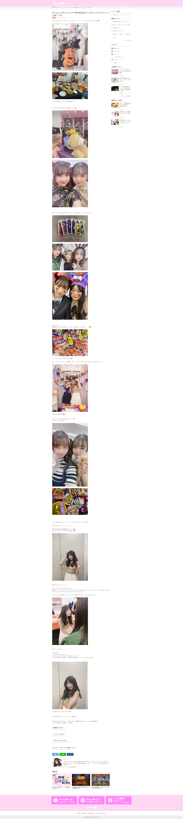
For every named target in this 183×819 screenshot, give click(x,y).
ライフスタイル (117, 51)
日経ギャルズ (117, 48)
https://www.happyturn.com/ (58, 735)
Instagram (128, 34)
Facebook (115, 34)
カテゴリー (98, 4)
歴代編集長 (120, 4)
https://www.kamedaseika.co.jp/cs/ (60, 729)
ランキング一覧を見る (126, 96)
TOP (130, 4)
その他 (115, 62)
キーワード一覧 (128, 40)
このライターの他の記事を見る (70, 766)
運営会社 (78, 813)
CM (119, 24)
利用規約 (83, 813)
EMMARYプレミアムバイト (118, 30)
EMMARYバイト (116, 27)
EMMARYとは (125, 4)
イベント (62, 7)
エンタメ (116, 59)
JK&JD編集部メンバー (113, 4)
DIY (123, 24)
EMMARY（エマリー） (56, 7)
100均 (114, 24)
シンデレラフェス (118, 56)
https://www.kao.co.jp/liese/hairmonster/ (61, 742)
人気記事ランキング (104, 4)
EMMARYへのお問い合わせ (100, 813)
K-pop (114, 37)
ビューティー (117, 54)
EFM (128, 24)
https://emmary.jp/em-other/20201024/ (61, 749)
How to (121, 34)
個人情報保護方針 (90, 813)
